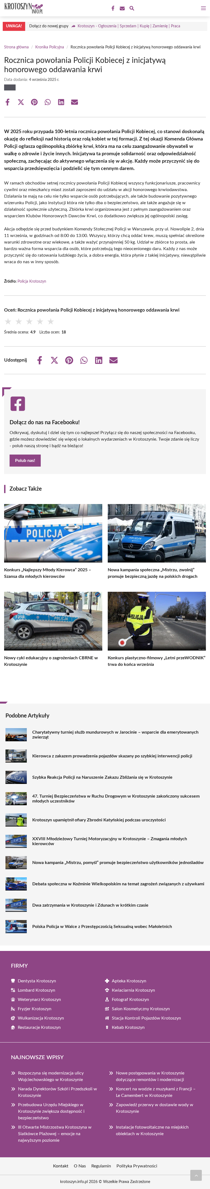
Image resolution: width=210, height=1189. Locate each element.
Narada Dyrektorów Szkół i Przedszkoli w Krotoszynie (57, 1092)
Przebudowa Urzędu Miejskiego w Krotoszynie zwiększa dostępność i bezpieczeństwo (51, 1111)
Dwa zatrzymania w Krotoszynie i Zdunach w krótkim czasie (90, 905)
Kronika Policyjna (49, 47)
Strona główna (16, 47)
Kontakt (60, 1166)
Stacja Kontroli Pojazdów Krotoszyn (146, 1018)
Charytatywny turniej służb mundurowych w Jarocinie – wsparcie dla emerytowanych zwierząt (115, 734)
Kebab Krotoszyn (128, 1027)
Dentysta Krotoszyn (37, 981)
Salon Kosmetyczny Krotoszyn (141, 1009)
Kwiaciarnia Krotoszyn (133, 990)
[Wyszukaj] (132, 9)
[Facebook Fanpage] (112, 8)
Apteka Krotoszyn (129, 981)
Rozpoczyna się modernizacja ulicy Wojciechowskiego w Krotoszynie (51, 1076)
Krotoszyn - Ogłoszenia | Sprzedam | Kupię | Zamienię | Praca (129, 26)
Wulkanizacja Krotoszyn (41, 1018)
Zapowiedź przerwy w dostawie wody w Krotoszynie (154, 1108)
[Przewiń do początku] (196, 1175)
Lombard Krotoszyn (36, 990)
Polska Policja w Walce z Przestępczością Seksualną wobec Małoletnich (102, 926)
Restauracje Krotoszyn (39, 1027)
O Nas (80, 1166)
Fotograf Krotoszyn (130, 999)
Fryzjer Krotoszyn (34, 1009)
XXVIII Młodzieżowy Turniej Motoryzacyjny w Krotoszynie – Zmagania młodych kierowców (109, 841)
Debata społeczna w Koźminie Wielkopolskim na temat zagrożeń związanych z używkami (118, 884)
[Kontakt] (122, 8)
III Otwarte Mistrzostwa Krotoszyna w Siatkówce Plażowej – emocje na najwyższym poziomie (55, 1134)
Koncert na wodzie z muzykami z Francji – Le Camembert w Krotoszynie (156, 1092)
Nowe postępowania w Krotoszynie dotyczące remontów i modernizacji (150, 1076)
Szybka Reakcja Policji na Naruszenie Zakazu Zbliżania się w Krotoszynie (102, 777)
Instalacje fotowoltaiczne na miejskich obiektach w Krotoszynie (152, 1130)
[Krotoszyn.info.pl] (23, 8)
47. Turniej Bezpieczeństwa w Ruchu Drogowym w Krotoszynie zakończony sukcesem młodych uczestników (116, 798)
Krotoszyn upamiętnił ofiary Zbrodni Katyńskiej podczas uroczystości (99, 820)
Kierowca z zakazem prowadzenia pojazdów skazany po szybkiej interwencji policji (112, 756)
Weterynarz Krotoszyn (39, 999)
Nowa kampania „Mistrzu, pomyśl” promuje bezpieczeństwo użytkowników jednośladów (118, 862)
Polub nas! (25, 460)
